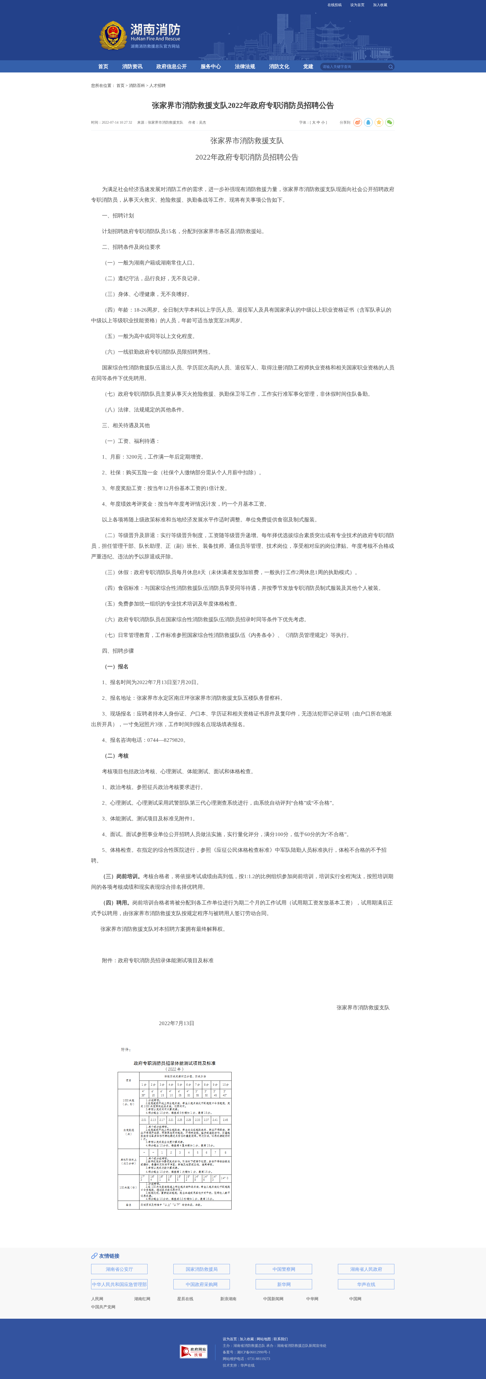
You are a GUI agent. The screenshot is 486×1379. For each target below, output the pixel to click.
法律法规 (245, 66)
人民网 (97, 1299)
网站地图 (264, 1339)
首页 (103, 66)
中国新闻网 (273, 1299)
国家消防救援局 (202, 1269)
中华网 (312, 1299)
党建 (308, 66)
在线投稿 (335, 5)
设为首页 (357, 5)
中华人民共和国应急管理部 (119, 1284)
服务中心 (211, 66)
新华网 (284, 1284)
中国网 (355, 1299)
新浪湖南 (228, 1299)
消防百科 (137, 85)
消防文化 (279, 66)
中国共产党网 (103, 1307)
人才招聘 (157, 85)
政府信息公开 (171, 66)
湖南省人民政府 (366, 1269)
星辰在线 (185, 1299)
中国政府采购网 (202, 1284)
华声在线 (366, 1284)
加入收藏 (380, 5)
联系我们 (281, 1339)
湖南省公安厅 (119, 1269)
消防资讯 (132, 66)
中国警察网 (284, 1269)
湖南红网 (142, 1299)
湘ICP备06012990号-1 (253, 1352)
